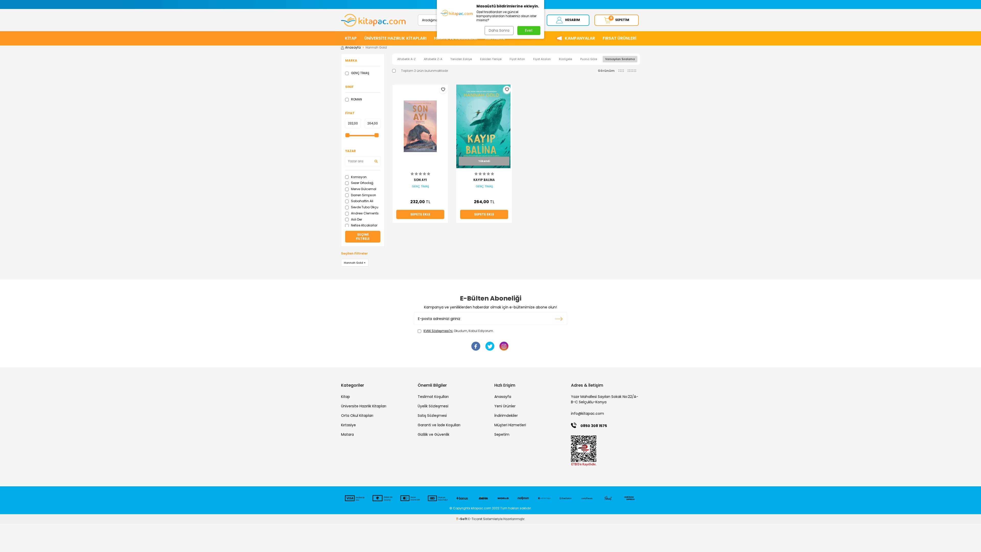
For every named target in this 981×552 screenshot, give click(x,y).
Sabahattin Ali (361, 201)
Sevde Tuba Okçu (364, 207)
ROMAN (356, 99)
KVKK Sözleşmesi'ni (438, 331)
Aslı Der (356, 219)
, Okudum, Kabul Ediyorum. (459, 331)
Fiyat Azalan (542, 59)
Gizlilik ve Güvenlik (433, 434)
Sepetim (501, 434)
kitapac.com (481, 508)
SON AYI (420, 180)
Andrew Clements (364, 213)
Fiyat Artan (517, 59)
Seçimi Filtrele (363, 236)
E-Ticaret (475, 519)
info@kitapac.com (587, 413)
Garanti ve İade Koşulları (439, 425)
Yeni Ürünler (505, 406)
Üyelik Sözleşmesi (433, 406)
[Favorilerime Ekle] (443, 90)
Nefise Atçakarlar (363, 225)
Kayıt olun (559, 318)
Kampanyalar (580, 38)
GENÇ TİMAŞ (359, 73)
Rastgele (565, 59)
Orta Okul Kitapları (357, 415)
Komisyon (358, 177)
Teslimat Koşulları (433, 396)
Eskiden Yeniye (490, 59)
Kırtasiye (348, 425)
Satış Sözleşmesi (432, 415)
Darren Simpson (363, 195)
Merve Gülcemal (363, 189)
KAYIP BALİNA (484, 180)
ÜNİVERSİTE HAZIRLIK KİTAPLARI (395, 38)
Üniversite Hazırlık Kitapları (363, 406)
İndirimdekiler (506, 415)
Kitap (345, 396)
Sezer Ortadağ (361, 183)
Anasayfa (353, 47)
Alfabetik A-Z (406, 59)
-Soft (462, 519)
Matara (347, 434)
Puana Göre (588, 59)
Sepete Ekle (420, 214)
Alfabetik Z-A (433, 59)
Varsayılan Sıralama (620, 59)
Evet (529, 30)
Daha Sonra (499, 30)
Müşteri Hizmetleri (510, 425)
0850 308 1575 (593, 425)
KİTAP (351, 38)
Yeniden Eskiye (461, 59)
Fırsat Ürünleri (619, 38)
